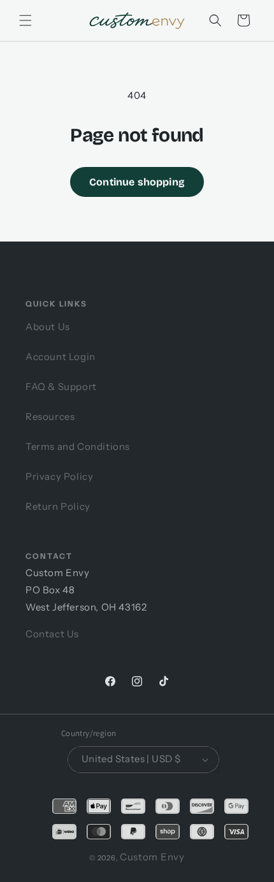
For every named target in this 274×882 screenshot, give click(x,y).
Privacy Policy (59, 476)
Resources (50, 416)
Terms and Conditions (77, 446)
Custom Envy (152, 857)
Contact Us (52, 634)
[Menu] (25, 20)
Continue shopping (137, 182)
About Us (47, 327)
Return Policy (57, 506)
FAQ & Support (61, 386)
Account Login (60, 357)
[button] (215, 20)
